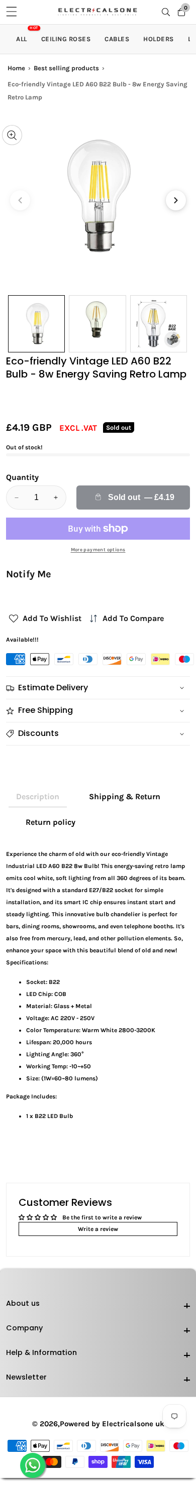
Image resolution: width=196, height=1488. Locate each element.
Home (16, 68)
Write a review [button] (98, 1228)
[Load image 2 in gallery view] (97, 323)
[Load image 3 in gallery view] (158, 323)
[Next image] (176, 200)
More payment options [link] (98, 549)
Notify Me (28, 574)
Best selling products (66, 68)
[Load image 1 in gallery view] (36, 323)
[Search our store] (168, 12)
